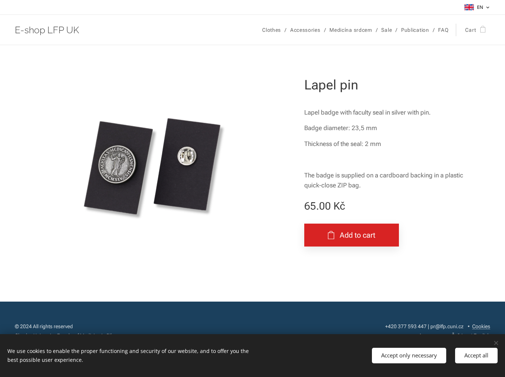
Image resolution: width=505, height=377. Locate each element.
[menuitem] (273, 30)
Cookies (481, 326)
